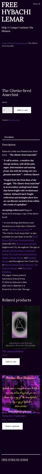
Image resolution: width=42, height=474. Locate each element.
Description (9, 137)
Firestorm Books (26, 240)
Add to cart (22, 110)
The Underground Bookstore (22, 254)
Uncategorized (21, 43)
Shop (11, 43)
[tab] (9, 137)
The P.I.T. (29, 264)
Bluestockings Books (14, 264)
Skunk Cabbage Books (12, 257)
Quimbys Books (9, 250)
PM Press (12, 240)
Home (4, 43)
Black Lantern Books (26, 243)
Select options (12, 426)
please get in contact (20, 229)
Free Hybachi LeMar (15, 459)
